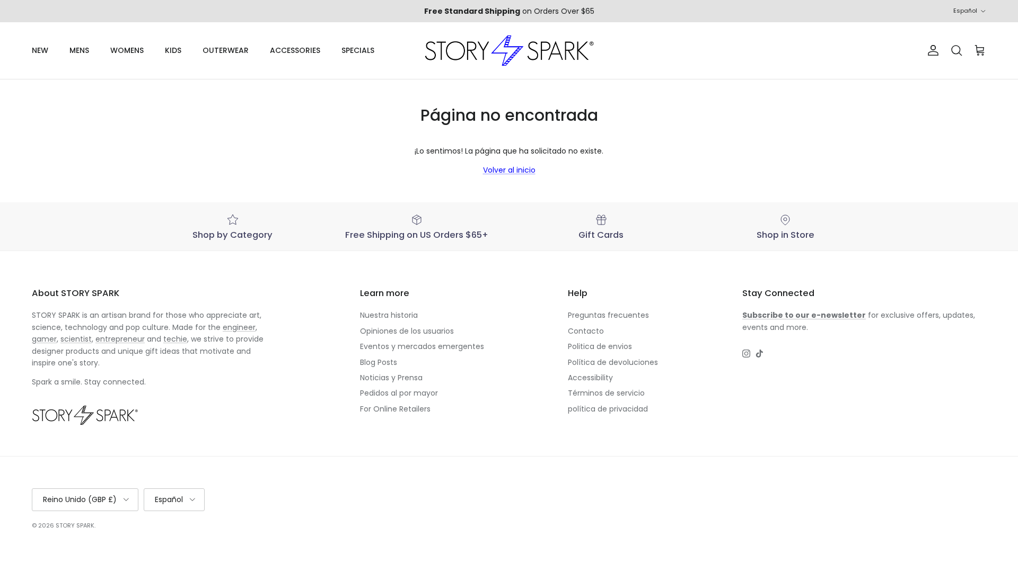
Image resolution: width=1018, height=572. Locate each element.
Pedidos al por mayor (399, 393)
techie (175, 339)
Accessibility (590, 377)
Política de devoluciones (613, 362)
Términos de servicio (606, 393)
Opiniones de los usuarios (407, 331)
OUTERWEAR (226, 50)
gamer (44, 339)
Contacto (586, 331)
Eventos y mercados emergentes (422, 346)
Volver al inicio (509, 170)
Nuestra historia (389, 315)
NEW (40, 50)
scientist (76, 339)
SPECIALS (357, 50)
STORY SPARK (75, 525)
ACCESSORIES (295, 50)
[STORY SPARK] (509, 50)
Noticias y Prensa (391, 377)
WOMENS (127, 50)
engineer (239, 327)
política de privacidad (608, 409)
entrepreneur (120, 339)
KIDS (173, 50)
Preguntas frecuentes (608, 315)
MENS (79, 50)
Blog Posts (378, 362)
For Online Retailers (395, 409)
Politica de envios (600, 346)
